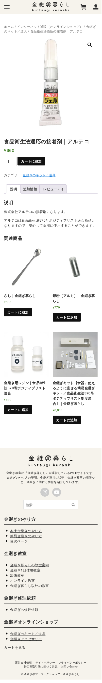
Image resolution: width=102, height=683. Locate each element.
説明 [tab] (13, 188)
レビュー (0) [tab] (53, 188)
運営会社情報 (23, 662)
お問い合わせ (69, 666)
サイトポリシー (45, 662)
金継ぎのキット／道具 (39, 175)
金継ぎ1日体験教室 (25, 570)
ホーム (9, 26)
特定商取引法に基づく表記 (40, 666)
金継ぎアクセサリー (26, 638)
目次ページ (19, 540)
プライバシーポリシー (72, 662)
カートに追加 (31, 161)
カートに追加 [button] (18, 311)
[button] (89, 44)
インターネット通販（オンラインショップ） (50, 26)
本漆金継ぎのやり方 (26, 530)
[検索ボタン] (73, 504)
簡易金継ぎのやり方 (26, 535)
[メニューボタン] (7, 7)
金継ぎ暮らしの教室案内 (29, 564)
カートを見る (14, 647)
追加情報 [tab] (30, 188)
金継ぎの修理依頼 (24, 609)
